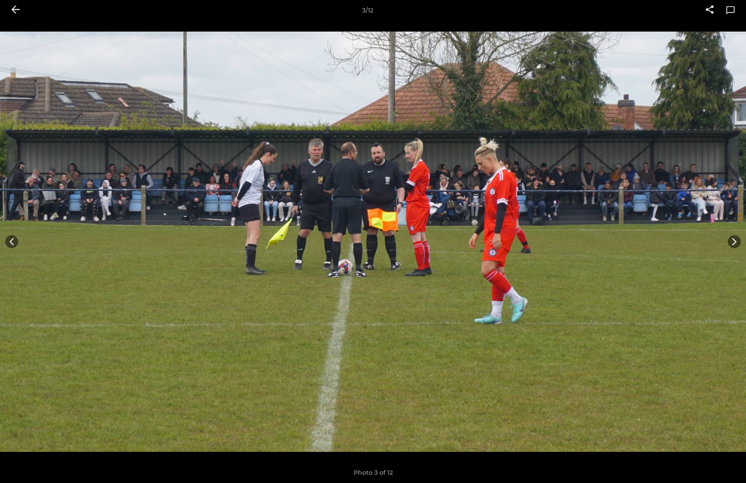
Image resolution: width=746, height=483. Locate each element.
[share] (710, 10)
